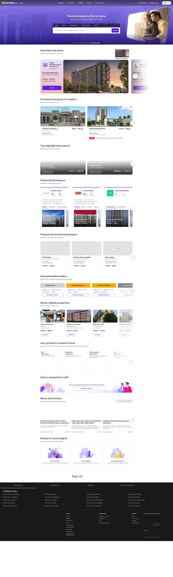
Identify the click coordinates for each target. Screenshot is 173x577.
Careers (68, 516)
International (135, 523)
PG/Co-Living (85, 25)
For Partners (69, 520)
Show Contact (53, 295)
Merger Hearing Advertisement (70, 534)
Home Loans (135, 518)
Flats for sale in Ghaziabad (10, 497)
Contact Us (69, 529)
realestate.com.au (104, 516)
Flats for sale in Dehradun (93, 494)
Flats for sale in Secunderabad (94, 503)
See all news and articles (124, 401)
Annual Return (70, 525)
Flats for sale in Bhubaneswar (94, 505)
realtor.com (102, 518)
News (133, 516)
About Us (68, 518)
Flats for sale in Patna (134, 503)
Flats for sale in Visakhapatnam (94, 500)
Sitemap (134, 520)
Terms (67, 523)
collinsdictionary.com (104, 523)
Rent (63, 25)
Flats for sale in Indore (9, 503)
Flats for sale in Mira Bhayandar (136, 500)
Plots (96, 25)
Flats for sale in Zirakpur (134, 494)
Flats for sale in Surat (50, 503)
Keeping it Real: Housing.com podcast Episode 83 (116, 422)
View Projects (52, 68)
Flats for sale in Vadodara (51, 505)
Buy (56, 25)
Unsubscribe (69, 531)
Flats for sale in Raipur (92, 497)
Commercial (73, 25)
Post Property (153, 3)
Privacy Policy (70, 527)
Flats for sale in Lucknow (9, 500)
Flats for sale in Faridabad (10, 505)
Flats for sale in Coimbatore (52, 497)
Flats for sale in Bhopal (134, 497)
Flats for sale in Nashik (134, 505)
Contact (52, 88)
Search (115, 30)
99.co (100, 520)
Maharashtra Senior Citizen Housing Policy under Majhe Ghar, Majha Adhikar (86, 422)
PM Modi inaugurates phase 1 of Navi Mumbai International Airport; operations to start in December (54, 422)
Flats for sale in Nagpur (51, 500)
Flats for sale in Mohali (51, 494)
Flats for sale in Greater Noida (11, 494)
